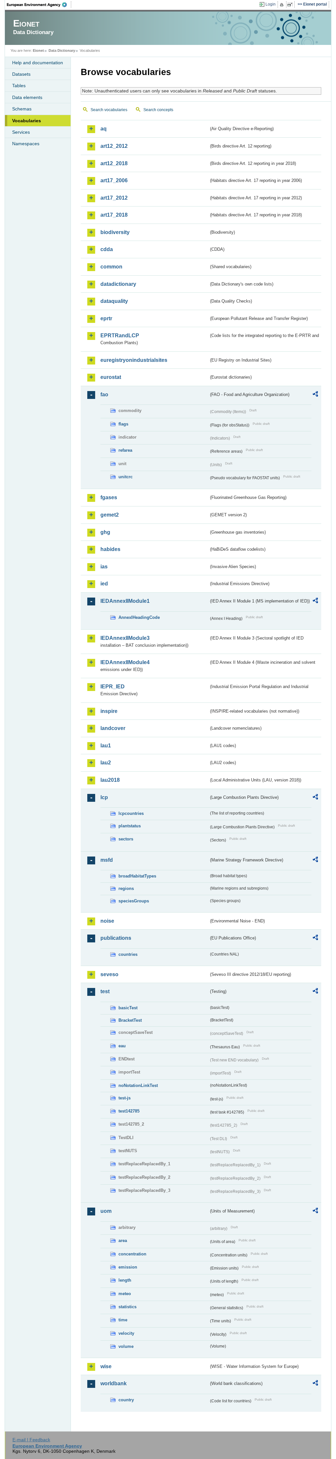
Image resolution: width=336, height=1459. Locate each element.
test (105, 991)
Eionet (38, 50)
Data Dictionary (62, 50)
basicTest (127, 1007)
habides (110, 549)
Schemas (22, 108)
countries (127, 954)
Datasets (21, 74)
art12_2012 (114, 146)
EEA (39, 4)
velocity (126, 1333)
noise (107, 921)
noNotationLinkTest (138, 1085)
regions (126, 888)
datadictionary (118, 284)
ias (104, 566)
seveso (109, 974)
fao (104, 394)
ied (104, 583)
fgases (108, 497)
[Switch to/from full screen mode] (291, 4)
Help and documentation (37, 62)
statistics (127, 1306)
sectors (125, 839)
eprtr (106, 318)
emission (127, 1267)
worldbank (113, 1383)
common (111, 266)
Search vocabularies (109, 110)
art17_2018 (114, 215)
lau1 (105, 745)
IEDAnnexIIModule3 (125, 638)
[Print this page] (282, 4)
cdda (106, 249)
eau (122, 1045)
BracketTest (130, 1020)
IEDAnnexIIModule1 (125, 601)
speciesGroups (133, 900)
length (124, 1280)
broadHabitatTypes (137, 876)
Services (21, 132)
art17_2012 (114, 198)
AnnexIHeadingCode (139, 617)
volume (126, 1346)
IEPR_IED (112, 686)
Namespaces (25, 143)
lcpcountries (131, 813)
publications (115, 938)
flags (123, 424)
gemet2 (109, 515)
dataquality (114, 301)
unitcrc (125, 476)
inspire (108, 711)
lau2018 (110, 780)
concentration (132, 1254)
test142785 (128, 1111)
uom (106, 1211)
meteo (124, 1293)
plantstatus (129, 825)
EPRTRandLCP (119, 335)
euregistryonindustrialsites (133, 360)
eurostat (110, 377)
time (122, 1319)
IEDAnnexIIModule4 (125, 662)
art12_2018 (114, 163)
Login (270, 4)
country (126, 1399)
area (122, 1240)
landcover (112, 728)
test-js (124, 1097)
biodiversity (115, 232)
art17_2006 (114, 180)
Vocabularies (26, 120)
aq (103, 128)
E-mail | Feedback (31, 1439)
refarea (125, 450)
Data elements (27, 97)
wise (106, 1366)
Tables (19, 85)
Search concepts (158, 110)
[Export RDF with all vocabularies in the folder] (315, 395)
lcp (104, 797)
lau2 (105, 762)
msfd (106, 860)
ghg (105, 532)
